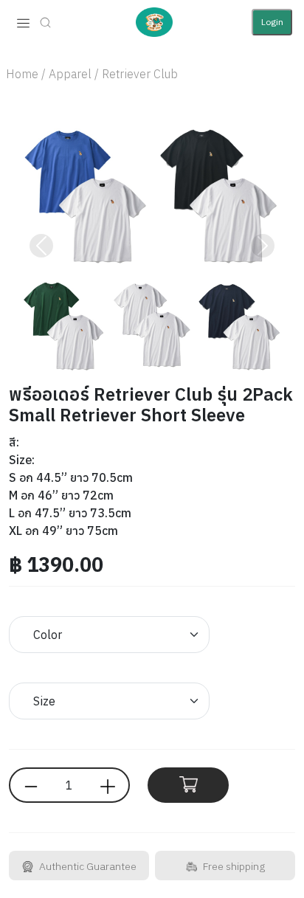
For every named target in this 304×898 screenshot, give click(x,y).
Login (272, 21)
